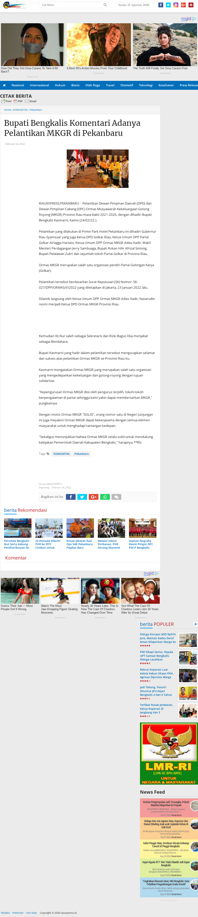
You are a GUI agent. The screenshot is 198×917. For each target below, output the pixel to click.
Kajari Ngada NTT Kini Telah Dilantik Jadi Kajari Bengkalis (166, 864)
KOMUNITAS (62, 454)
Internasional (39, 85)
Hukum (60, 85)
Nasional (18, 85)
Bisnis (75, 85)
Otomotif (126, 85)
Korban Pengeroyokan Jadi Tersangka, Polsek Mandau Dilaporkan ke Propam (166, 803)
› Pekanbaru (35, 109)
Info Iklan (31, 912)
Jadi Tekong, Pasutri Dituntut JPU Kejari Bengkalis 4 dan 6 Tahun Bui (156, 692)
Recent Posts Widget (169, 900)
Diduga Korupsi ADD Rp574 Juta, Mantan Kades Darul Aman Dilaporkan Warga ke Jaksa (158, 639)
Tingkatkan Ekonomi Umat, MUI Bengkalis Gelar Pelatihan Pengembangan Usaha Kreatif (166, 883)
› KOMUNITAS (20, 109)
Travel (110, 85)
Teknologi (146, 85)
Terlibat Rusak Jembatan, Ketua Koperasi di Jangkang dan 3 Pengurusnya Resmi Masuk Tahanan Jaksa (158, 712)
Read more (177, 815)
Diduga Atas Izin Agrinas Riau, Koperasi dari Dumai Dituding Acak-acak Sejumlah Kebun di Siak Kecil (166, 824)
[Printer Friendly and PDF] (19, 103)
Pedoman (18, 912)
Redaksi (5, 912)
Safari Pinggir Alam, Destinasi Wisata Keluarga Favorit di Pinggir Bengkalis (166, 845)
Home (7, 109)
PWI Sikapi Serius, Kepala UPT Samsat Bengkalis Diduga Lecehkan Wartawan (156, 657)
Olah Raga (92, 85)
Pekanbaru (81, 454)
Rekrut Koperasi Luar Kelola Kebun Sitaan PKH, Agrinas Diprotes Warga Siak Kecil (157, 675)
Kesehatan (166, 85)
